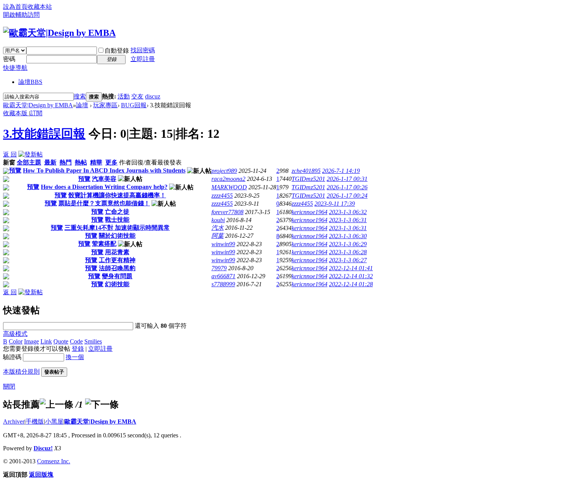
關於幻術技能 (117, 235)
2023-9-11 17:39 (334, 203)
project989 (224, 171)
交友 (137, 96)
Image (31, 341)
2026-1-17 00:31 (347, 179)
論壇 (30, 82)
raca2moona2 (228, 179)
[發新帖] (30, 154)
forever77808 (227, 212)
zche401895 (306, 171)
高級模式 (15, 333)
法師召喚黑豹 (117, 268)
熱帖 (81, 162)
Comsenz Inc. (53, 461)
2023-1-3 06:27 (348, 260)
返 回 (10, 154)
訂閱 (36, 113)
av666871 (223, 276)
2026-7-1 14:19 (341, 171)
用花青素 (117, 252)
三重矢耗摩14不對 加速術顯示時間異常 (117, 227)
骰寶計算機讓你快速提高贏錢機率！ (117, 195)
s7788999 (223, 284)
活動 (124, 96)
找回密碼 (143, 50)
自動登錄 (117, 50)
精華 (96, 162)
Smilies (93, 341)
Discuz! (43, 448)
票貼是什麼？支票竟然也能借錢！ (104, 203)
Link (46, 341)
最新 (50, 162)
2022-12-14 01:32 (351, 276)
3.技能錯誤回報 (44, 133)
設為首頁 (15, 6)
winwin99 (223, 244)
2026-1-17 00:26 (347, 187)
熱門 (66, 162)
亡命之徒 (117, 211)
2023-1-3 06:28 (348, 252)
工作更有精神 (117, 260)
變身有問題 (117, 276)
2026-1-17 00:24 (347, 195)
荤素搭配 (104, 243)
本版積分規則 (21, 371)
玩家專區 (105, 105)
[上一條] (56, 404)
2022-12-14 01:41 (351, 268)
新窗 (9, 162)
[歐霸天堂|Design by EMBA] (59, 33)
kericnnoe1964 (309, 212)
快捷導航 (15, 67)
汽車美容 (104, 179)
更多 (111, 162)
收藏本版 (16, 113)
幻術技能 (117, 284)
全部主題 (29, 162)
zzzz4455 (222, 195)
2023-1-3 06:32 (348, 212)
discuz (152, 96)
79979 (219, 268)
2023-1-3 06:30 (348, 236)
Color (16, 341)
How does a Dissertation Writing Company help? (104, 187)
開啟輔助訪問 (21, 14)
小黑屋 (54, 421)
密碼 (9, 59)
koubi (218, 220)
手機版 (35, 421)
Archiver (13, 421)
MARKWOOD (229, 187)
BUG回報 (134, 105)
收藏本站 (39, 6)
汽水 (217, 227)
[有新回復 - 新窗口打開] (6, 172)
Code (76, 341)
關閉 (9, 386)
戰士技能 (117, 219)
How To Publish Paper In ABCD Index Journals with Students (104, 170)
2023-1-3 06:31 (348, 220)
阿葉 (217, 235)
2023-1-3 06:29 (348, 244)
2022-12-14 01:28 (351, 284)
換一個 (75, 357)
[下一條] (102, 404)
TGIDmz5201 (308, 179)
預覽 (15, 170)
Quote (60, 341)
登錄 (78, 348)
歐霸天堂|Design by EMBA (38, 105)
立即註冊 (143, 59)
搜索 (80, 96)
